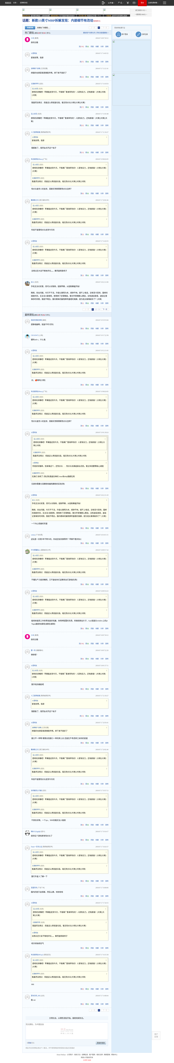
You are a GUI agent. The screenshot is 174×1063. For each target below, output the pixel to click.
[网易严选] (120, 2)
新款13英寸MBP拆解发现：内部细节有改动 (62, 20)
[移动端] (103, 2)
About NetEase (61, 1055)
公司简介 (70, 1055)
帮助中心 (114, 1055)
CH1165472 (34, 335)
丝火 (32, 282)
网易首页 (8, 3)
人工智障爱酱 (35, 132)
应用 (14, 3)
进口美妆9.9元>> (141, 10)
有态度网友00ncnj (37, 159)
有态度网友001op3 (37, 955)
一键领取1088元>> (141, 14)
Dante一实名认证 (36, 847)
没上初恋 (35, 89)
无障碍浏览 (24, 3)
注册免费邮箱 (152, 3)
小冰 (32, 38)
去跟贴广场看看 (42, 28)
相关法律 (100, 1055)
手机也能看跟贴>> (102, 33)
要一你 (33, 650)
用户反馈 (156, 1035)
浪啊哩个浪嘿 (35, 68)
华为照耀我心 (35, 550)
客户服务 (92, 1055)
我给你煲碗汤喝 (36, 320)
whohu (33, 535)
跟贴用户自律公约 (89, 33)
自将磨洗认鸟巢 (36, 790)
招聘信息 (85, 1055)
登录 (142, 3)
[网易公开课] (111, 2)
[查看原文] (96, 21)
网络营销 (107, 1055)
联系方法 (77, 1055)
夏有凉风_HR (35, 996)
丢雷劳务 (34, 888)
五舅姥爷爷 (35, 84)
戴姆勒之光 (35, 200)
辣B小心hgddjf (36, 831)
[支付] (128, 2)
